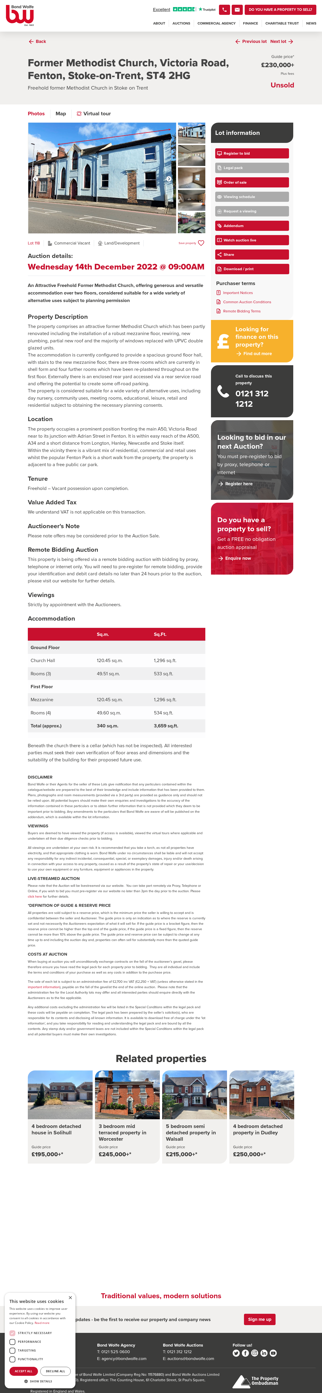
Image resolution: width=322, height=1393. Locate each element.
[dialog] (40, 1340)
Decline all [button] (55, 1371)
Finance (250, 23)
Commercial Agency (217, 23)
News (311, 23)
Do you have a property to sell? (280, 9)
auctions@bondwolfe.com (190, 1359)
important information (44, 987)
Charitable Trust (282, 23)
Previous (35, 179)
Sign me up (259, 1319)
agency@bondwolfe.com (124, 1359)
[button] (40, 1381)
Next (169, 179)
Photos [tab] (36, 113)
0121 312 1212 (179, 1352)
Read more (42, 1323)
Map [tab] (61, 113)
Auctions (181, 23)
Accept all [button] (24, 1371)
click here (35, 896)
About (159, 23)
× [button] (70, 1298)
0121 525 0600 (115, 1352)
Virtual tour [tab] (97, 113)
